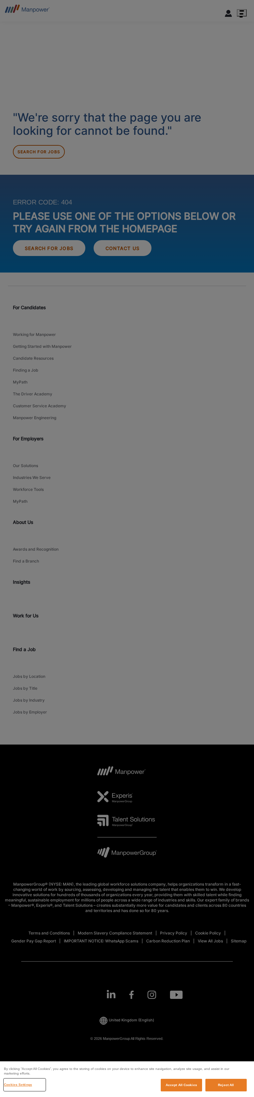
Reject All (226, 1085)
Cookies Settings (18, 1084)
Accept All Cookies (181, 1085)
